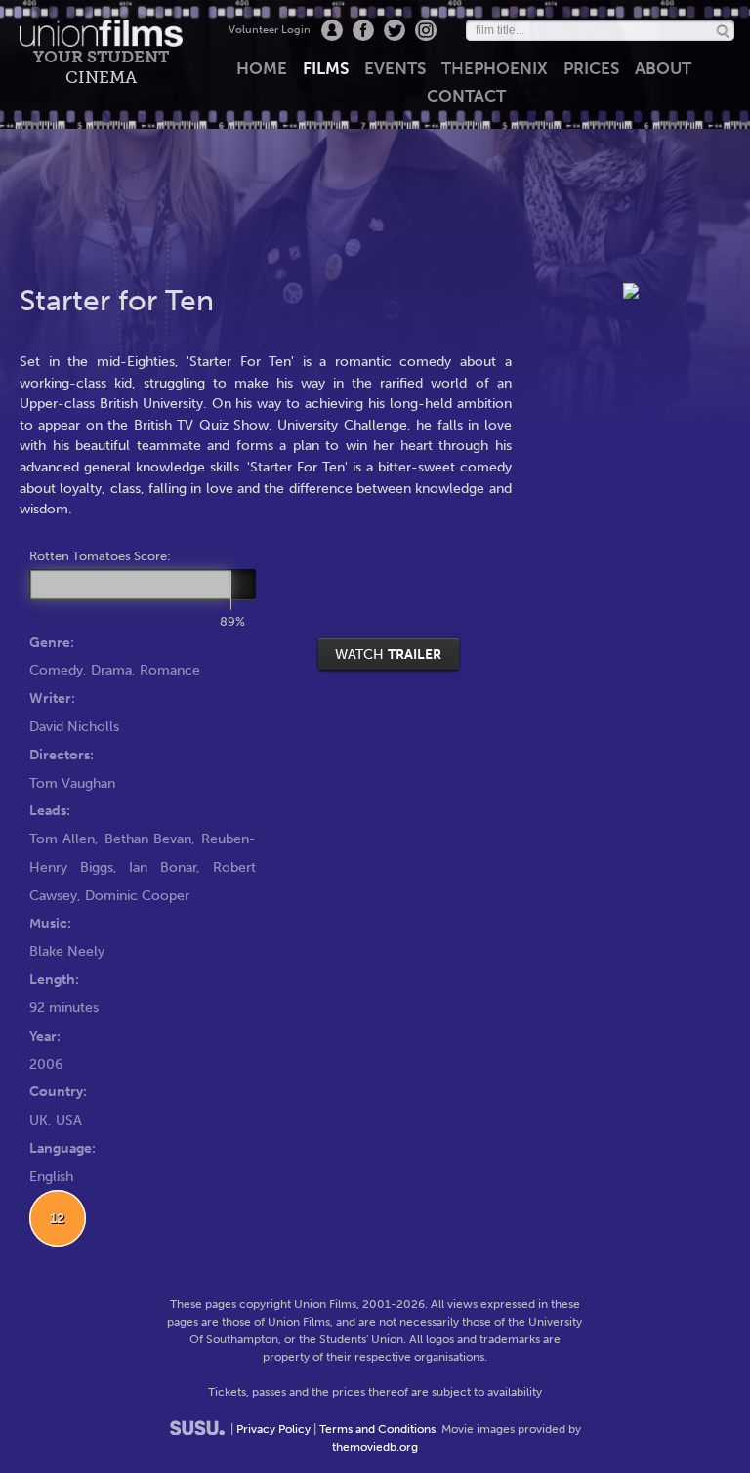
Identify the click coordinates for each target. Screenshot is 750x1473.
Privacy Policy (273, 1429)
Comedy (56, 669)
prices (591, 68)
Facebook (363, 30)
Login (332, 30)
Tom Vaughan (72, 783)
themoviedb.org (375, 1446)
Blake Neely (66, 951)
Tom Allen (62, 838)
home (261, 68)
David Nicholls (74, 726)
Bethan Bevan (147, 838)
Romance (170, 669)
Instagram (426, 30)
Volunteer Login (270, 29)
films (326, 68)
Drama (111, 669)
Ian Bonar (162, 867)
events (395, 68)
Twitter (394, 30)
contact (466, 95)
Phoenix (494, 68)
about (663, 68)
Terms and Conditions (377, 1429)
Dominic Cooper (137, 895)
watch (388, 654)
